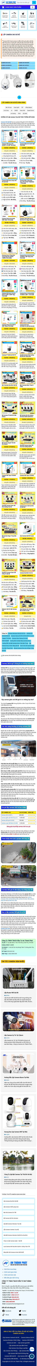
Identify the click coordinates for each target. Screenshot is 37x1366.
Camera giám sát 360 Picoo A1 (10, 817)
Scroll (32, 1356)
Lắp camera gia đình (24, 1343)
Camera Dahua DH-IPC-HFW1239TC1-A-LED (22, 636)
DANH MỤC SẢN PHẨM (13, 7)
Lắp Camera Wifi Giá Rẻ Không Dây (18, 1353)
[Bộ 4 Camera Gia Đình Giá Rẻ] (9, 377)
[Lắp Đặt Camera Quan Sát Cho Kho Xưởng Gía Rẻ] (27, 437)
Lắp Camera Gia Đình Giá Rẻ (11, 1201)
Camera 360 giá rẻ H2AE (8, 820)
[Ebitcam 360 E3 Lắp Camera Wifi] (9, 601)
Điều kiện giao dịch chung (11, 1277)
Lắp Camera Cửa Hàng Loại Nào (18, 1348)
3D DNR (25, 113)
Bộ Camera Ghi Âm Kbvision (11, 1218)
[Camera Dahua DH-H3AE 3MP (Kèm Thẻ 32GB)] (9, 211)
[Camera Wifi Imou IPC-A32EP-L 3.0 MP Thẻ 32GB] (9, 136)
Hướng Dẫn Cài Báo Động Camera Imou (20, 641)
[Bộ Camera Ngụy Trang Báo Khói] (9, 528)
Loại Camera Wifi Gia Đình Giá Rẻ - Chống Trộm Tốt (17, 1246)
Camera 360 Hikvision (23, 62)
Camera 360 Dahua (6, 62)
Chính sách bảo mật (10, 1275)
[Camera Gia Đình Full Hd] (27, 565)
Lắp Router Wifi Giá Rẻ (11, 993)
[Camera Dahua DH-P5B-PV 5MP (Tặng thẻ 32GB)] (9, 317)
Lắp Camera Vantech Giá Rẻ (11, 1337)
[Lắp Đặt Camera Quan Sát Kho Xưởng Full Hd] (9, 498)
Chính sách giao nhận (10, 1272)
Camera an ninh (11, 1343)
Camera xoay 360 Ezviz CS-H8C (10, 823)
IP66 (19, 113)
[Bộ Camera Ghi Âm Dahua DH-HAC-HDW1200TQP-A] (27, 407)
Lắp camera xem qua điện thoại (18, 1345)
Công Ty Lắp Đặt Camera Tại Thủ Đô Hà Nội (18, 1174)
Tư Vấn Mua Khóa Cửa (26, 1358)
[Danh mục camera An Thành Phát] (32, 7)
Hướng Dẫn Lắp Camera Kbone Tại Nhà (16, 1077)
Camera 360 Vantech (23, 65)
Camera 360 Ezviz (5, 67)
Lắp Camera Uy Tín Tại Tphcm (13, 1035)
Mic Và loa (8, 107)
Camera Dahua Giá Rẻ (27, 1337)
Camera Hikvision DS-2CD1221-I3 (16, 633)
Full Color (6, 110)
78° (22, 107)
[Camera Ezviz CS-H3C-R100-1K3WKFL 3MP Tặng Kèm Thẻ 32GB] (27, 247)
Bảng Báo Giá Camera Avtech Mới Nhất (14, 1252)
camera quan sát (5, 928)
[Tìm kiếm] (34, 2)
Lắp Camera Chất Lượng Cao (11, 1207)
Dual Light (16, 107)
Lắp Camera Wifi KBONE (11, 1358)
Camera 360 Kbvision (6, 65)
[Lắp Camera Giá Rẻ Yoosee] (27, 528)
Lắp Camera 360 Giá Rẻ (11, 34)
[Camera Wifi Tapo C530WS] (27, 468)
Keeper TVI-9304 (6, 638)
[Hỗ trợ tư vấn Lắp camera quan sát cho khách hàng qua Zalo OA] (31, 1349)
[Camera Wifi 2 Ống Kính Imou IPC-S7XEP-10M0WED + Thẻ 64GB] (27, 173)
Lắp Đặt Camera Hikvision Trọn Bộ (12, 1224)
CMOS (16, 110)
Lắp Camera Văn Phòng (10, 1351)
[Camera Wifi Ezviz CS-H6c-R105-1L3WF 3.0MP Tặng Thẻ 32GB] (9, 285)
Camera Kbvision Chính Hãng (11, 1340)
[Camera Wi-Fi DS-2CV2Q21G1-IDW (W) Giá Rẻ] (27, 317)
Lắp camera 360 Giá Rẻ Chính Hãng (13, 102)
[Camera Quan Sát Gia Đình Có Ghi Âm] (27, 498)
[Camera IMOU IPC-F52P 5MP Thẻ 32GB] (27, 136)
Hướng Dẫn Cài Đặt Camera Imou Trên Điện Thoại (15, 643)
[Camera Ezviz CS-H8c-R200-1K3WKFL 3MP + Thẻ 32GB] (27, 285)
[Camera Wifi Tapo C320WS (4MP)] (9, 468)
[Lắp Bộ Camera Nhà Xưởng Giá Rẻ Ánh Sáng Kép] (27, 347)
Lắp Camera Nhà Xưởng (26, 1351)
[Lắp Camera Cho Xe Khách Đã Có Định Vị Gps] (27, 601)
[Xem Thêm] (18, 96)
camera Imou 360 (12, 900)
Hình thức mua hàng (10, 1269)
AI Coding (13, 113)
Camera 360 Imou (22, 67)
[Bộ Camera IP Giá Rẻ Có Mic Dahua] (9, 407)
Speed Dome (30, 110)
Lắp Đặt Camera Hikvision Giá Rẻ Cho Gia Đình (16, 1235)
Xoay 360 (22, 110)
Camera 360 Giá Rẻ (6, 122)
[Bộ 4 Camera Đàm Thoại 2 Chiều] (27, 377)
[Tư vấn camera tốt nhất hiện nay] (35, 20)
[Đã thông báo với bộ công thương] (6, 1321)
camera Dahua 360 (13, 899)
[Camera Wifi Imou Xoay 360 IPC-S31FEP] (9, 173)
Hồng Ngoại (29, 107)
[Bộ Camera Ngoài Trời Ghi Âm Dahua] (9, 436)
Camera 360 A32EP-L (7, 815)
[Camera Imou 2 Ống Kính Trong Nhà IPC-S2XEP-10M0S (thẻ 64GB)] (9, 247)
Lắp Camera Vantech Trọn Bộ (11, 1229)
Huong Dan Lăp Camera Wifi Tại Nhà (15, 1132)
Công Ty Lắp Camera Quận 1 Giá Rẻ (13, 1241)
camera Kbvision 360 (24, 899)
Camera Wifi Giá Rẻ (10, 1356)
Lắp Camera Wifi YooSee (25, 1356)
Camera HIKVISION (27, 1340)
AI (11, 110)
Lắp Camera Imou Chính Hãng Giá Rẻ (16, 644)
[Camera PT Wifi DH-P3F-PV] (9, 347)
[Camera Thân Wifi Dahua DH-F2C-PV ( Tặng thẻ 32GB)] (27, 211)
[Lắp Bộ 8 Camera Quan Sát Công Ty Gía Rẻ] (9, 565)
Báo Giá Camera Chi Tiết (10, 1212)
